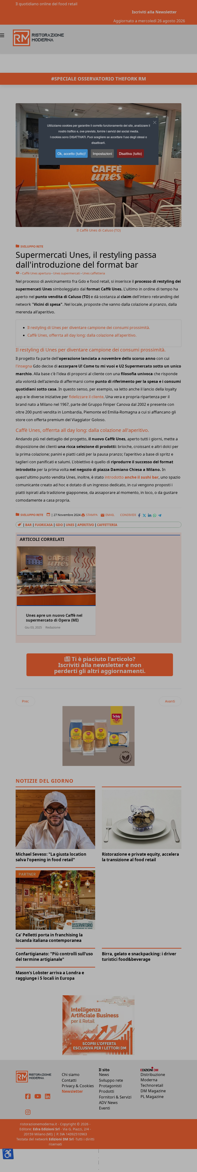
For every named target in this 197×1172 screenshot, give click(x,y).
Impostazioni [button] (102, 153)
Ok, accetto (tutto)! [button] (71, 153)
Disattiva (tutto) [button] (130, 153)
